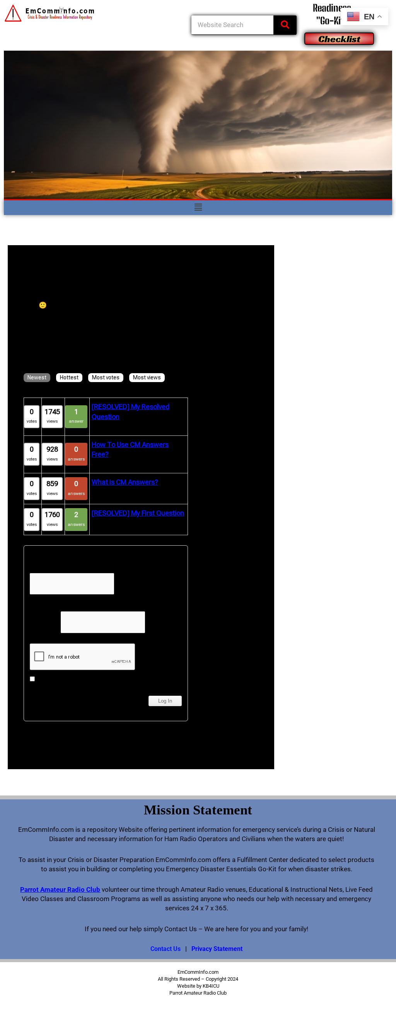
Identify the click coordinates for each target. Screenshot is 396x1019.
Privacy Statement (216, 948)
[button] (198, 207)
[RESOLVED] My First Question (138, 513)
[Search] (285, 24)
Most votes (105, 377)
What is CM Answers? (125, 482)
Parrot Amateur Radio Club (60, 889)
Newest (36, 377)
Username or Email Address (70, 568)
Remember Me (57, 679)
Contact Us (165, 948)
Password (44, 622)
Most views (147, 377)
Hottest (69, 377)
